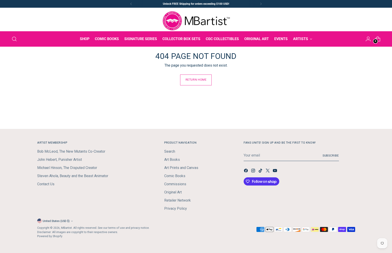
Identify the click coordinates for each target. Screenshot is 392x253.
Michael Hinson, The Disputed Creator (67, 168)
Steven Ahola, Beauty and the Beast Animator (72, 176)
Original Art (173, 192)
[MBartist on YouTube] (275, 171)
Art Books (172, 159)
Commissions (175, 184)
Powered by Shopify (49, 236)
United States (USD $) (56, 221)
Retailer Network (177, 200)
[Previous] (131, 4)
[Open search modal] (14, 38)
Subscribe (331, 155)
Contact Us (45, 184)
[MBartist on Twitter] (268, 171)
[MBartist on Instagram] (253, 171)
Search (169, 151)
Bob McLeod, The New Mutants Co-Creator (71, 151)
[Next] (261, 4)
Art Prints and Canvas (181, 168)
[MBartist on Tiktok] (261, 171)
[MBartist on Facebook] (246, 171)
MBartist (66, 227)
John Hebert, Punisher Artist (59, 159)
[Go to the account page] (368, 38)
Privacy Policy (175, 208)
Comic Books (174, 176)
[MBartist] (196, 20)
